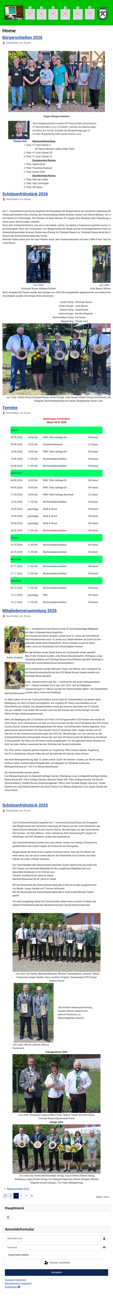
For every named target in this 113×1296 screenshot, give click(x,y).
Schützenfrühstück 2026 (25, 193)
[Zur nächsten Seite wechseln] (26, 1196)
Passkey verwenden (59, 1262)
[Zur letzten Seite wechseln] (32, 1196)
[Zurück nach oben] (108, 1290)
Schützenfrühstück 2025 (25, 805)
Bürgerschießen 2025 (18, 1188)
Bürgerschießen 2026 (22, 37)
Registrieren (11, 1287)
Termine (10, 407)
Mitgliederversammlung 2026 (29, 610)
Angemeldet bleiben (18, 1254)
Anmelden (56, 1272)
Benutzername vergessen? (18, 1283)
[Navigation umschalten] (8, 1217)
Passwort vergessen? (16, 1279)
